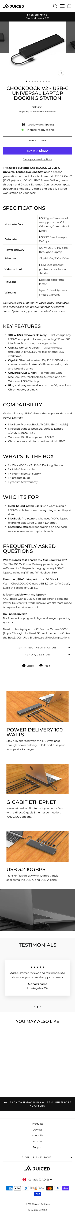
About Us (37, 1135)
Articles (37, 1141)
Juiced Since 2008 (37, 1210)
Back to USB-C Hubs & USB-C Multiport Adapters (40, 1104)
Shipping (24, 111)
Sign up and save (36, 1157)
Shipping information (37, 647)
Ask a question (37, 654)
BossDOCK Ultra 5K (20, 637)
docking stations (59, 637)
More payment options (37, 159)
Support (38, 1147)
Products (37, 1123)
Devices (37, 1129)
